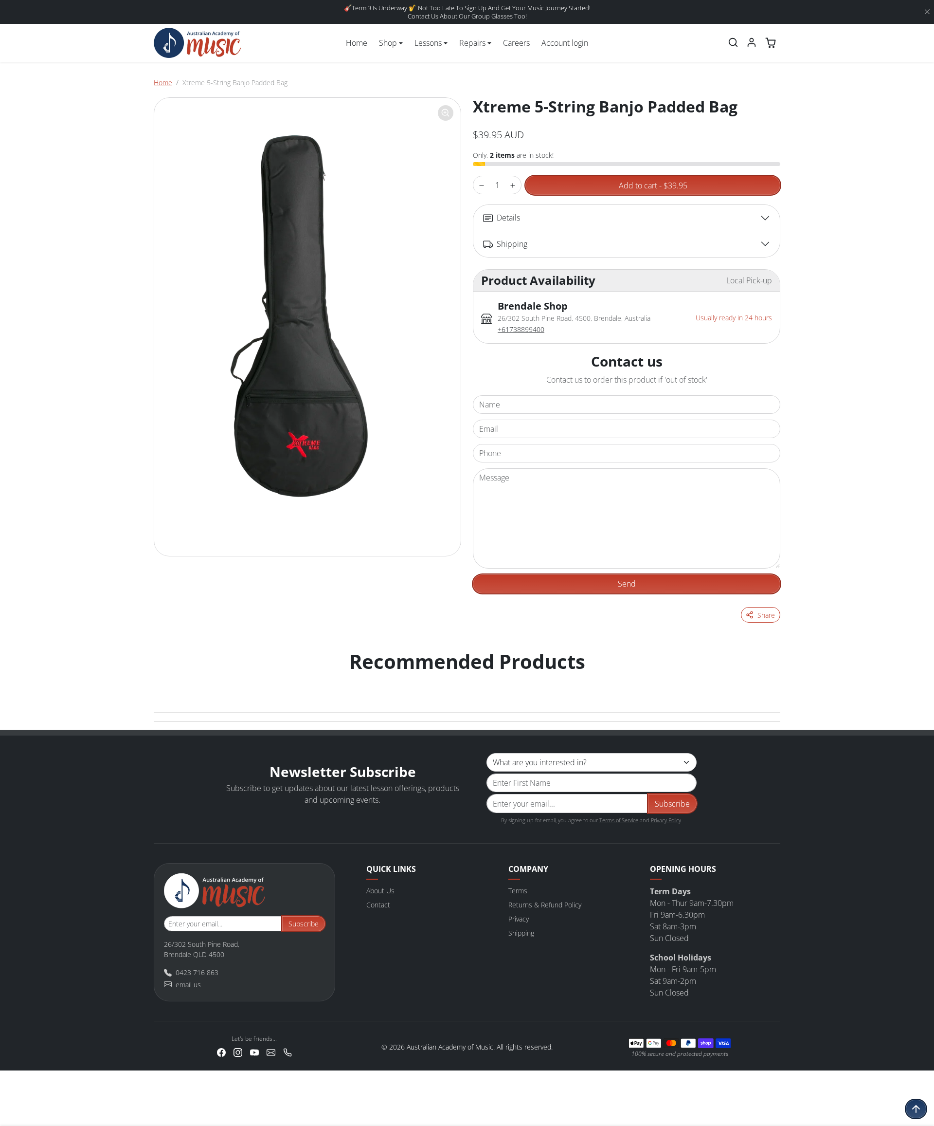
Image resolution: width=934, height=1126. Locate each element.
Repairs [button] (472, 42)
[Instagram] (238, 1051)
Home (356, 42)
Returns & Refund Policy (544, 904)
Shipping (521, 933)
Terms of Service (618, 820)
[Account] (751, 42)
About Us (380, 890)
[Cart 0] (770, 43)
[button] (733, 42)
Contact (378, 904)
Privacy (518, 918)
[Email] (271, 1051)
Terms (517, 890)
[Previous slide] (164, 681)
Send (627, 583)
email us (188, 984)
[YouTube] (254, 1051)
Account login (564, 42)
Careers (516, 42)
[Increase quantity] (512, 185)
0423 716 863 (197, 972)
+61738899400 (521, 329)
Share (766, 615)
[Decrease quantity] (481, 185)
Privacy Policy (666, 820)
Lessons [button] (428, 42)
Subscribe (672, 803)
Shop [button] (388, 42)
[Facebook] (221, 1051)
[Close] (927, 12)
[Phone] (287, 1051)
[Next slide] (769, 681)
